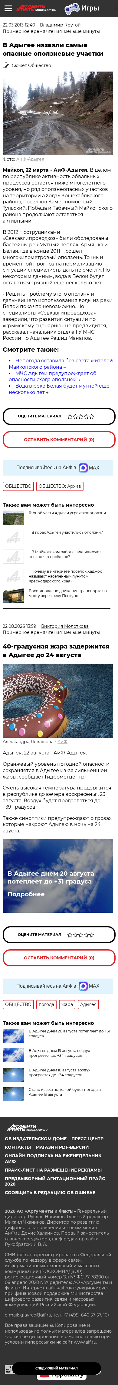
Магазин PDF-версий (62, 1147)
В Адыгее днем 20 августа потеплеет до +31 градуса (51, 877)
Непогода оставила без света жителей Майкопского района (61, 364)
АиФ (62, 741)
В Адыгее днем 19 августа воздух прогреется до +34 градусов (59, 1053)
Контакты (18, 1147)
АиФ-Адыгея (30, 159)
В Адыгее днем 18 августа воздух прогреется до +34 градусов (59, 1072)
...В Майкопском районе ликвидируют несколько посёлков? (65, 554)
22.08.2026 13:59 (19, 626)
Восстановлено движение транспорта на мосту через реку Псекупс (68, 593)
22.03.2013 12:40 (19, 25)
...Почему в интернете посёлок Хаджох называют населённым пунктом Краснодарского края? (65, 576)
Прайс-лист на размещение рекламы (53, 1170)
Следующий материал (56, 1368)
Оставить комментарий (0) (59, 439)
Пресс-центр (87, 1138)
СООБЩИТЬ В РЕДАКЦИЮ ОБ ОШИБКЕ (50, 1192)
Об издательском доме (36, 1138)
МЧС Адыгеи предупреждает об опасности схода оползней (53, 377)
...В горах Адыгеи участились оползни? (66, 532)
